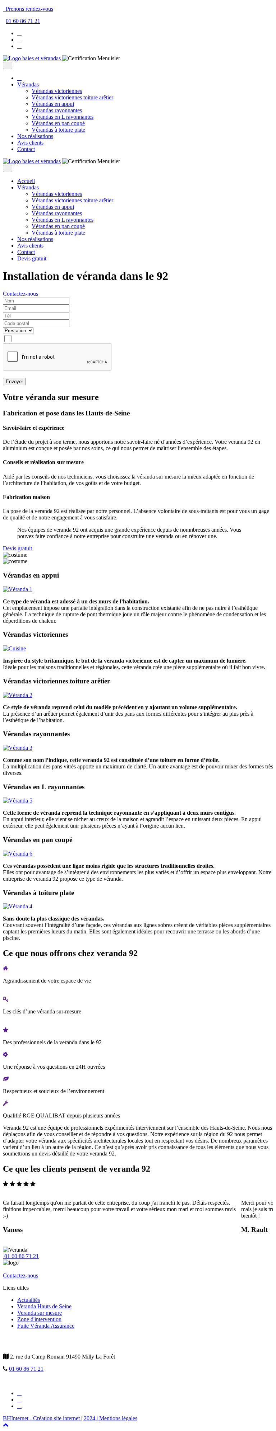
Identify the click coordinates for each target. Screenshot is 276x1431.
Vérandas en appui (53, 104)
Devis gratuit (31, 258)
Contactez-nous (20, 294)
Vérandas (28, 84)
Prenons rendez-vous (28, 9)
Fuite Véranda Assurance (45, 1326)
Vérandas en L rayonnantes (62, 117)
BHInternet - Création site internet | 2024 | (51, 1418)
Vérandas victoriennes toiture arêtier (72, 97)
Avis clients (30, 143)
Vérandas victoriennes (57, 91)
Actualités (28, 1300)
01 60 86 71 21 (23, 21)
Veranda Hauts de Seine (44, 1306)
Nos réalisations (35, 136)
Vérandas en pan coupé (58, 123)
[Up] (6, 1425)
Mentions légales (118, 1418)
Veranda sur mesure (39, 1313)
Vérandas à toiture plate (58, 130)
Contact (26, 149)
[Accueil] (32, 58)
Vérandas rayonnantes (57, 110)
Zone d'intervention (39, 1319)
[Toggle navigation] (7, 65)
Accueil (26, 181)
